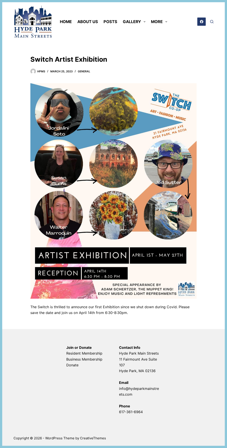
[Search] (211, 21)
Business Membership (84, 359)
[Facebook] (201, 22)
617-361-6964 (131, 412)
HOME (66, 21)
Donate (72, 365)
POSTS (110, 21)
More (157, 21)
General (84, 71)
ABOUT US (87, 21)
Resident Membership (84, 353)
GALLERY (132, 21)
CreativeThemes (93, 438)
